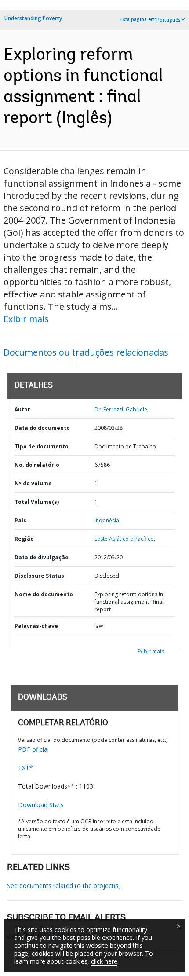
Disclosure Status (39, 576)
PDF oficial (33, 749)
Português (168, 20)
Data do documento (42, 428)
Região (24, 539)
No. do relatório (37, 465)
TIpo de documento (42, 446)
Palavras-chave (36, 626)
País (20, 520)
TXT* (25, 767)
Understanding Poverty (33, 18)
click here (104, 961)
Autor (22, 409)
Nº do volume (33, 483)
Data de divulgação (42, 557)
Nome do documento (44, 594)
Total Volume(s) (37, 502)
